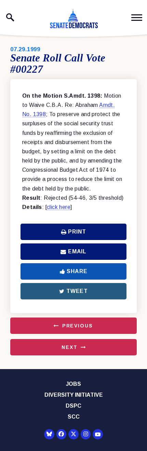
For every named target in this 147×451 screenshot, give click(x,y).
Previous (77, 325)
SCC (74, 417)
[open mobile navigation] (136, 18)
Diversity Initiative (73, 395)
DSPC (73, 406)
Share (77, 271)
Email (77, 251)
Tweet (77, 291)
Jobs (73, 384)
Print (77, 232)
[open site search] (10, 17)
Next (69, 347)
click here (58, 207)
